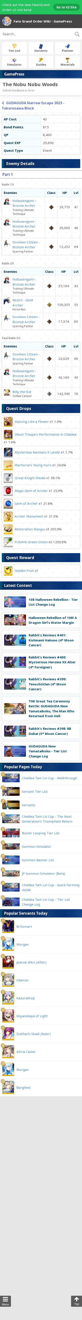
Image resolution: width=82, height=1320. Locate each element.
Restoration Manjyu (30, 529)
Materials (68, 64)
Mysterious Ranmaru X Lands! (37, 452)
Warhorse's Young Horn (33, 465)
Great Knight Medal (30, 477)
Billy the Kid (21, 391)
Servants (40, 51)
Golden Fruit (24, 570)
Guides (41, 64)
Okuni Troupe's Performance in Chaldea (45, 434)
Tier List (14, 51)
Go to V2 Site (66, 7)
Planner (67, 51)
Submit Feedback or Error (19, 90)
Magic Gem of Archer (31, 490)
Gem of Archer (26, 503)
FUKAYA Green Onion (31, 541)
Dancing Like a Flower (32, 421)
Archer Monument (29, 516)
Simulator (14, 64)
